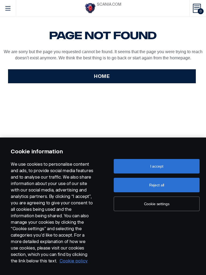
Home (102, 76)
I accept (156, 166)
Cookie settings (157, 204)
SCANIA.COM (109, 4)
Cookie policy (74, 260)
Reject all (156, 185)
